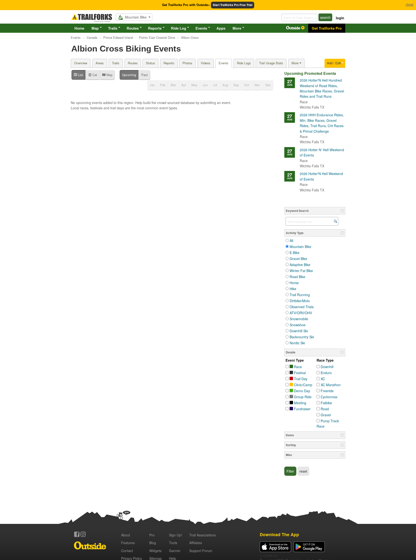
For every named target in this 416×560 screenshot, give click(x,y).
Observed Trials (302, 306)
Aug (225, 85)
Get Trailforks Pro (327, 28)
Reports (155, 28)
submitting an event (215, 102)
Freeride (327, 390)
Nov (257, 85)
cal (94, 74)
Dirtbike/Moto (300, 300)
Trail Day (300, 378)
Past (144, 74)
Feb (162, 85)
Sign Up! (175, 535)
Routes (133, 28)
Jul (215, 85)
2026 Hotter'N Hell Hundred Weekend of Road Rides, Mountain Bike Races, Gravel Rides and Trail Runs (322, 91)
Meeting (299, 402)
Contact (127, 550)
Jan (152, 85)
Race (297, 366)
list (80, 74)
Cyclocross (329, 396)
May (194, 85)
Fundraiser (302, 408)
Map (95, 28)
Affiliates (195, 542)
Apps (220, 28)
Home (79, 28)
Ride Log (178, 28)
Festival (299, 372)
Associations (202, 535)
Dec (268, 85)
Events (201, 28)
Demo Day (301, 390)
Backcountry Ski (302, 336)
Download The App (279, 534)
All (291, 240)
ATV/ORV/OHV (301, 312)
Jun (205, 85)
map (108, 74)
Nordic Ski (297, 342)
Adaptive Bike (300, 264)
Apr (183, 85)
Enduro (326, 372)
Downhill (327, 366)
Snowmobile (299, 318)
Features (128, 542)
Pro (152, 535)
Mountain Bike (300, 246)
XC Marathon (331, 384)
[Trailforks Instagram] (83, 534)
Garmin (174, 550)
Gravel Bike (298, 258)
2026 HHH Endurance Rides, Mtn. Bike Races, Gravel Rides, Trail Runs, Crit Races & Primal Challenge (322, 125)
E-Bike (294, 252)
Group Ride (302, 396)
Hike (293, 288)
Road (325, 408)
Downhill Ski (299, 330)
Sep (236, 85)
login (340, 17)
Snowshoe (298, 324)
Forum (200, 550)
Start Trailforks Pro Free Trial (232, 5)
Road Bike (297, 276)
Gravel (326, 414)
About (125, 535)
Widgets (155, 550)
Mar (173, 85)
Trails (112, 28)
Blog (152, 542)
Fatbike (326, 402)
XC (323, 378)
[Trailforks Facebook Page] (76, 534)
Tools (173, 542)
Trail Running (300, 294)
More (237, 28)
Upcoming (129, 74)
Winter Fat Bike (301, 270)
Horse (294, 282)
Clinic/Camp (302, 384)
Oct (246, 85)
